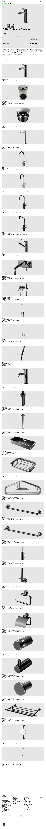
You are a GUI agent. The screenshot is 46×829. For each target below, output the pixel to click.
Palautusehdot (4, 807)
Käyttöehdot (4, 808)
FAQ (2, 803)
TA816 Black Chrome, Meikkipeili (8, 741)
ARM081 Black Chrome (6, 146)
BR (11, 80)
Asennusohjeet (33, 34)
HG (15, 80)
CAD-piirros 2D (33, 36)
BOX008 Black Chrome (6, 277)
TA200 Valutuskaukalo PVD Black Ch (9, 452)
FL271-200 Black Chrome (6, 431)
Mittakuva (32, 33)
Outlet (14, 804)
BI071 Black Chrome (5, 254)
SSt (2, 453)
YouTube (42, 798)
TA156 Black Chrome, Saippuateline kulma (10, 497)
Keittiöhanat (15, 798)
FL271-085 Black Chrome (6, 408)
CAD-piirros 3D (33, 37)
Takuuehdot (4, 806)
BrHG (21, 170)
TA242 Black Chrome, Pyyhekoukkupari (9, 675)
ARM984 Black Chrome (6, 233)
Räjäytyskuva (32, 35)
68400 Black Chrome (6, 125)
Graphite (34, 54)
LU (6, 80)
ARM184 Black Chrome (6, 168)
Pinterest (42, 799)
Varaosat (31, 40)
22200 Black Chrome (6, 102)
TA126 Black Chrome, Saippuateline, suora (10, 474)
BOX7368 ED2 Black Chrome (7, 340)
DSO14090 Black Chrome (6, 363)
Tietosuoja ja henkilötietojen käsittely (6, 805)
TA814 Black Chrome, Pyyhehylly (8, 719)
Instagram (42, 797)
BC (13, 80)
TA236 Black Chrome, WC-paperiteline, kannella (11, 630)
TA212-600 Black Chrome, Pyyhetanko (9, 541)
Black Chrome (13, 3)
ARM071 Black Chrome (6, 79)
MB (4, 80)
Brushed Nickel (39, 56)
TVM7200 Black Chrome (6, 763)
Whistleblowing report (5, 798)
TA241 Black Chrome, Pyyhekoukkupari (9, 652)
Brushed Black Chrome (20, 56)
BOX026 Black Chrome (6, 298)
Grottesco (20, 54)
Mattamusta (9, 54)
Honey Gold (12, 56)
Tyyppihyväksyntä (33, 39)
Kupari (25, 54)
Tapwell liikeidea (5, 800)
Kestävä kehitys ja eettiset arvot (5, 810)
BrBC (18, 80)
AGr (23, 103)
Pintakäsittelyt (15, 803)
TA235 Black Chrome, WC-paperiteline (9, 607)
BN (20, 80)
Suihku (14, 797)
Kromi (4, 54)
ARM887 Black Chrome (6, 211)
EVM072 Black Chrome (6, 385)
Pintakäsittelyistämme (6, 801)
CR (2, 80)
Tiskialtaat (15, 799)
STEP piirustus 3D (33, 38)
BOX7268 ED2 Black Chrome (7, 319)
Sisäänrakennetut (16, 801)
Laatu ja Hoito (4, 802)
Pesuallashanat (16, 800)
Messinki (15, 54)
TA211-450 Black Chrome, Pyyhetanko (9, 518)
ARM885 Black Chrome (6, 189)
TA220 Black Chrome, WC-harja (8, 562)
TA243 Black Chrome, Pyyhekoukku (8, 698)
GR (26, 170)
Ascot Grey (5, 59)
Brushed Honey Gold (30, 56)
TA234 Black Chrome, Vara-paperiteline (9, 585)
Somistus (15, 802)
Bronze (29, 54)
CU (9, 80)
